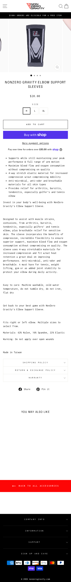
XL (43, 111)
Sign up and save (34, 554)
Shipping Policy (35, 363)
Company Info (34, 519)
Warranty (35, 378)
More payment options (35, 143)
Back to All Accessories (38, 486)
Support (34, 542)
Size (35, 104)
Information (34, 531)
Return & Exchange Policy (35, 370)
